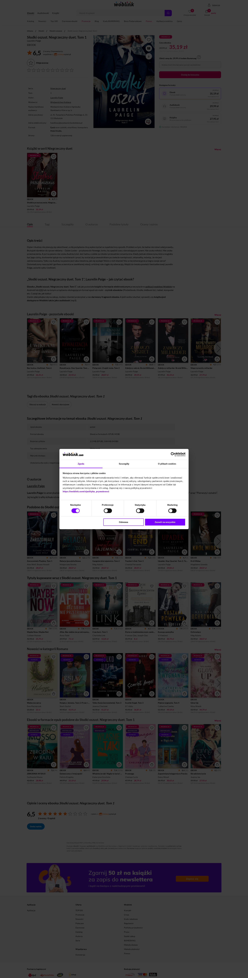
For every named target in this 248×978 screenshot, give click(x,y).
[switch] (108, 510)
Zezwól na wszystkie (165, 522)
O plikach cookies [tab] (167, 464)
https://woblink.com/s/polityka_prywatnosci (86, 491)
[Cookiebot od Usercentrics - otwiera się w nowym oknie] (172, 454)
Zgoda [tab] (81, 464)
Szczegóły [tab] (124, 464)
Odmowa (123, 522)
